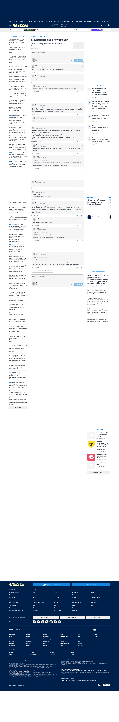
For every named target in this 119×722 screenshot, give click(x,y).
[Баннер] (30, 30)
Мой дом (56, 602)
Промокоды (32, 21)
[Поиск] (101, 25)
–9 (81, 188)
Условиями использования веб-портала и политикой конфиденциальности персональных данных (83, 670)
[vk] (38, 621)
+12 (77, 168)
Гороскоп (70, 21)
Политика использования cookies (68, 676)
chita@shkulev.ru (27, 671)
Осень (74, 597)
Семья (92, 592)
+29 (77, 225)
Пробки (109, 21)
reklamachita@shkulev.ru (88, 661)
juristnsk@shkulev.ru (46, 672)
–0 (81, 91)
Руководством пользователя (67, 668)
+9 (77, 153)
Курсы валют (78, 21)
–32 (82, 240)
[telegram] (34, 621)
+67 (77, 215)
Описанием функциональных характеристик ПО (71, 669)
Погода (47, 21)
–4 (81, 153)
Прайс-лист (12, 595)
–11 (82, 225)
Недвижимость (22, 21)
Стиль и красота (95, 597)
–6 (81, 215)
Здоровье (35, 610)
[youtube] (59, 621)
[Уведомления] (105, 25)
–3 (81, 82)
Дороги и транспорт (38, 602)
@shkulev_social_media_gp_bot (77, 662)
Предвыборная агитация (16, 608)
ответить (35, 72)
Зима (55, 592)
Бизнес (35, 595)
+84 (77, 267)
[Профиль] (109, 25)
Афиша (64, 21)
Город (34, 600)
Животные (36, 608)
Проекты (102, 21)
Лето (55, 600)
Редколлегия (88, 21)
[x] (55, 621)
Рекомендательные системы (67, 678)
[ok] (42, 621)
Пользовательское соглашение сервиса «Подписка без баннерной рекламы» (78, 680)
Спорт (92, 595)
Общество (75, 592)
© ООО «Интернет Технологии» (16, 685)
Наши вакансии (13, 602)
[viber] (46, 621)
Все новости (13, 21)
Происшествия (76, 602)
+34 (77, 114)
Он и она (74, 595)
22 (41, 215)
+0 (77, 188)
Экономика (94, 605)
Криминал (57, 595)
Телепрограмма (56, 21)
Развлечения (76, 608)
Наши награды (13, 600)
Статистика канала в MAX (16, 610)
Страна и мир (94, 600)
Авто (34, 592)
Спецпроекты (94, 608)
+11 (77, 82)
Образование (57, 610)
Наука (55, 605)
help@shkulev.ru (19, 673)
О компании (12, 597)
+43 (77, 141)
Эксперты (96, 21)
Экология (93, 602)
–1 (81, 72)
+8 (77, 72)
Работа (74, 605)
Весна (34, 597)
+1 (77, 91)
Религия (74, 610)
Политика (75, 600)
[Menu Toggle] (10, 25)
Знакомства (40, 21)
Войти (37, 60)
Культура (56, 597)
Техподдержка (13, 605)
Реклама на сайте (14, 592)
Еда (34, 605)
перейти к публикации (40, 36)
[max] (51, 621)
